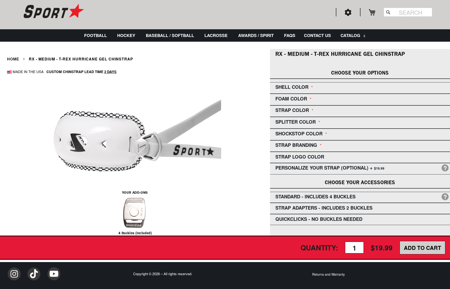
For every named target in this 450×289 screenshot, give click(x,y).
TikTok (34, 274)
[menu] (225, 35)
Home (13, 59)
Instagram (14, 274)
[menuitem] (96, 35)
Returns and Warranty (328, 274)
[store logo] (53, 11)
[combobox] (408, 12)
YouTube (54, 274)
